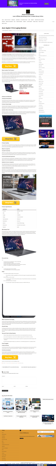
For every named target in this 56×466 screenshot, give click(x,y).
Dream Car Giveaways (9, 21)
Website (27, 386)
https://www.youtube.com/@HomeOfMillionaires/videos (27, 436)
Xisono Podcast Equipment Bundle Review (34, 416)
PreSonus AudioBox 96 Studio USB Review (21, 416)
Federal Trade (35, 21)
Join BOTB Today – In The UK (42, 40)
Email (15, 386)
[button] (46, 4)
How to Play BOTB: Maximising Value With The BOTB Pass (46, 35)
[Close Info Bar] (55, 1)
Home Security (41, 74)
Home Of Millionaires (28, 14)
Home (3, 19)
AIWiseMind (18, 19)
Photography (40, 84)
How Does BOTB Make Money (43, 37)
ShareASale (13, 19)
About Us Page (4, 23)
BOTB (14, 21)
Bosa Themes (33, 462)
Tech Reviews (40, 105)
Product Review (41, 91)
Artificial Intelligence (41, 52)
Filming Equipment (41, 72)
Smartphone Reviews (41, 103)
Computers (40, 62)
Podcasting (40, 88)
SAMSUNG (3, 21)
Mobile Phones (41, 79)
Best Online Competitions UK (42, 55)
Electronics (40, 69)
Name (3, 386)
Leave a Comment (9, 363)
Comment (3, 376)
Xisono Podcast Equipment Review (34, 411)
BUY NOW (24, 93)
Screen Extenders (19, 21)
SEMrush (32, 19)
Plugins (40, 86)
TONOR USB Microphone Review (48, 399)
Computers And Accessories (39, 19)
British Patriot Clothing (42, 59)
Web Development (41, 110)
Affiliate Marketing (41, 47)
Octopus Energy (29, 21)
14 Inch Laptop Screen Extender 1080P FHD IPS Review (21, 412)
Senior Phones (41, 98)
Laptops (40, 76)
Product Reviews (41, 93)
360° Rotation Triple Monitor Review (8, 412)
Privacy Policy (41, 21)
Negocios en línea (41, 81)
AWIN (29, 19)
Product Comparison (41, 89)
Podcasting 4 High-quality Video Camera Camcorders (48, 423)
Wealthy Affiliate (7, 19)
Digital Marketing (41, 64)
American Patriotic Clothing (42, 50)
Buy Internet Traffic (24, 19)
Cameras (24, 21)
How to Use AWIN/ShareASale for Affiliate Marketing (45, 42)
